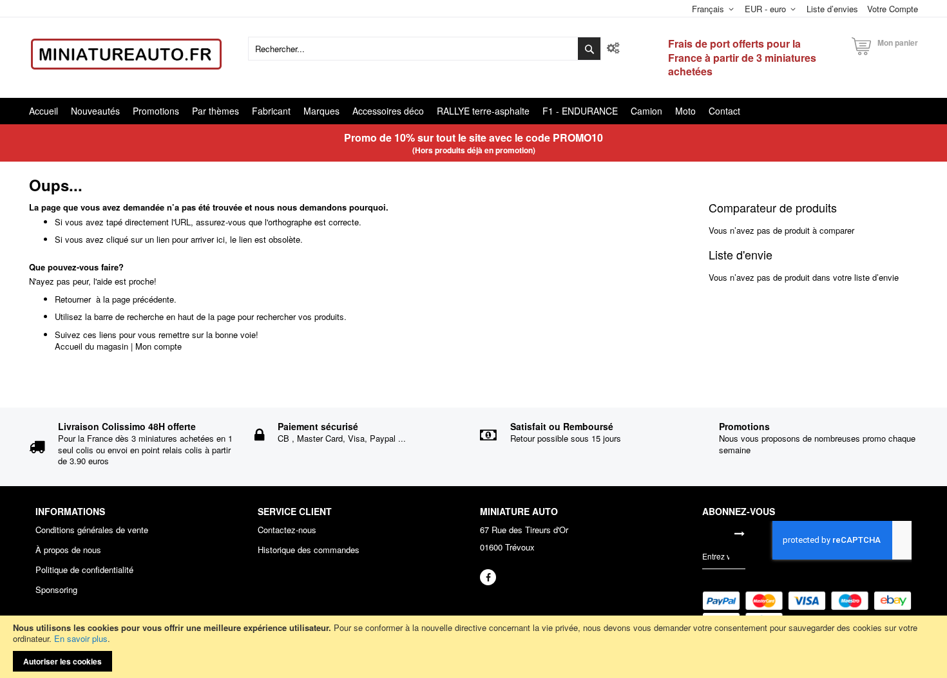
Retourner (73, 299)
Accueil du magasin (91, 346)
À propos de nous (68, 550)
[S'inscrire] (739, 533)
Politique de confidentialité (84, 570)
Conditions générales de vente (91, 530)
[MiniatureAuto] (126, 54)
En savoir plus (81, 638)
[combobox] (424, 48)
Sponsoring (56, 590)
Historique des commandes (308, 550)
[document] (473, 647)
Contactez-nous (287, 530)
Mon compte (158, 346)
